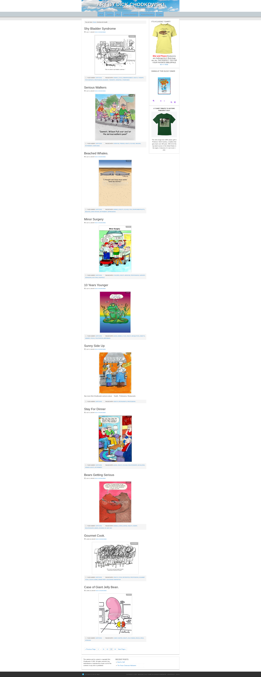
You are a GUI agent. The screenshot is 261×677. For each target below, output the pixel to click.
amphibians (107, 338)
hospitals (101, 277)
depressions (112, 211)
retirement (88, 145)
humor (135, 525)
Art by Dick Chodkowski (130, 4)
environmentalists (138, 209)
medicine (127, 275)
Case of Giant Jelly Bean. (101, 587)
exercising (96, 145)
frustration (99, 338)
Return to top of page (92, 674)
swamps (87, 338)
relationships (132, 465)
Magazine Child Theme (144, 674)
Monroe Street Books (130, 14)
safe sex (109, 528)
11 (103, 649)
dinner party (102, 579)
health (135, 77)
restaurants (123, 401)
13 (111, 649)
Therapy (140, 77)
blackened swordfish (114, 579)
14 (115, 649)
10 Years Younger (96, 285)
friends (122, 143)
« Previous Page (90, 649)
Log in (177, 674)
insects (142, 336)
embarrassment (128, 77)
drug (142, 638)
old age (132, 143)
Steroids (88, 640)
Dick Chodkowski (100, 32)
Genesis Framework (160, 674)
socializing (141, 465)
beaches (87, 211)
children (116, 275)
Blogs (117, 14)
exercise (116, 143)
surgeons (88, 277)
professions (98, 80)
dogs (120, 77)
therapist (112, 80)
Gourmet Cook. (94, 535)
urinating (119, 80)
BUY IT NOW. (164, 64)
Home (100, 14)
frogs (93, 338)
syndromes (125, 80)
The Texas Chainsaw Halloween (126, 665)
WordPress (171, 674)
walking (138, 143)
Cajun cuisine (93, 579)
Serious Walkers (95, 87)
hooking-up (102, 528)
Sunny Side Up (94, 345)
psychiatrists (89, 80)
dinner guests (89, 467)
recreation (126, 577)
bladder (105, 80)
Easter (120, 638)
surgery (142, 275)
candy (115, 638)
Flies (124, 336)
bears (96, 528)
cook (120, 577)
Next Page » (122, 649)
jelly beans (131, 638)
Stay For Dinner (95, 409)
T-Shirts (159, 14)
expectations (95, 211)
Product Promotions (146, 14)
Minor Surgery (93, 219)
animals (116, 77)
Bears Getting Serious (99, 475)
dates (121, 525)
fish (130, 209)
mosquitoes (135, 336)
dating (125, 525)
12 (107, 649)
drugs (138, 638)
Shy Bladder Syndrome (100, 28)
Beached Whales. (96, 153)
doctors (95, 277)
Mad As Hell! (121, 662)
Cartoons (108, 14)
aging (115, 336)
